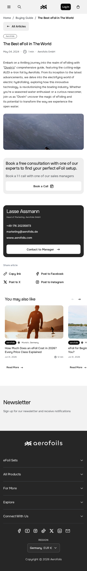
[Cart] (78, 7)
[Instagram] (35, 530)
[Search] (19, 7)
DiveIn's (9, 67)
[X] (51, 530)
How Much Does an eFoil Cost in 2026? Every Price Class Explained (31, 350)
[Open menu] (9, 7)
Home (7, 17)
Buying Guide (24, 17)
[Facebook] (19, 530)
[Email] (67, 530)
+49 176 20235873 (18, 226)
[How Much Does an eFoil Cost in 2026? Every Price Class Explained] (34, 339)
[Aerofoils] (43, 446)
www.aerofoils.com (19, 238)
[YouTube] (27, 530)
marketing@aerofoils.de (22, 232)
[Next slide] (79, 299)
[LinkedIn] (59, 530)
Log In (65, 7)
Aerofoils (56, 559)
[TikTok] (43, 530)
